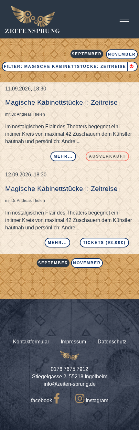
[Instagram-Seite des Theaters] (79, 400)
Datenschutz (112, 341)
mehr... (63, 156)
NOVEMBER (122, 54)
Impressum (73, 341)
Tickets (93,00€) (104, 242)
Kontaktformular (31, 341)
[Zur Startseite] (32, 19)
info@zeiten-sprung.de (70, 384)
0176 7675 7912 (69, 369)
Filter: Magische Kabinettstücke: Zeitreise (65, 66)
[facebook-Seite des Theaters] (56, 400)
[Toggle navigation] (124, 19)
